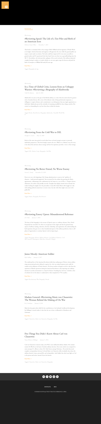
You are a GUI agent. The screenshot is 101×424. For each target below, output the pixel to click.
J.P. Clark (27, 218)
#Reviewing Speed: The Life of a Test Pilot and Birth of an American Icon (50, 40)
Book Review (36, 113)
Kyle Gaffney (28, 257)
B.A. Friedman (28, 303)
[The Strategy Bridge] (54, 376)
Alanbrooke (49, 113)
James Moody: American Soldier (39, 254)
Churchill (55, 113)
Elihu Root (42, 239)
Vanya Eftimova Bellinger (31, 340)
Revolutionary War (34, 279)
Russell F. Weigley (50, 239)
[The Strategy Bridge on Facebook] (47, 376)
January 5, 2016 (44, 340)
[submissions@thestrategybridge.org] (43, 376)
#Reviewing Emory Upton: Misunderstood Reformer (49, 214)
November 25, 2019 (40, 172)
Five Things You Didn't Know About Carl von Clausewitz (46, 335)
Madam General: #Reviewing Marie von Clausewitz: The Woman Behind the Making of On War (49, 298)
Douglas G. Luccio (29, 135)
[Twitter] (50, 376)
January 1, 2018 (36, 218)
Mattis (30, 196)
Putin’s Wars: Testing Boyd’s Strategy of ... (50, 14)
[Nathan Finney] (57, 376)
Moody (47, 279)
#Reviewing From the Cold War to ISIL (43, 132)
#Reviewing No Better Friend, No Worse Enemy (47, 169)
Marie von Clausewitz (41, 319)
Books (30, 113)
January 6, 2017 (38, 257)
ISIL (30, 151)
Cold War (48, 151)
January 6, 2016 (39, 303)
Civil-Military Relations (55, 237)
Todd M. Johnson (29, 93)
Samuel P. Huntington (33, 239)
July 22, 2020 (39, 93)
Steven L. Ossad (29, 172)
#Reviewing (28, 35)
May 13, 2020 (40, 135)
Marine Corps (35, 151)
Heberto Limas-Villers (30, 45)
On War (55, 319)
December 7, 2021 (43, 45)
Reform (37, 237)
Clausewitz (32, 319)
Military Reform (44, 237)
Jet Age (37, 69)
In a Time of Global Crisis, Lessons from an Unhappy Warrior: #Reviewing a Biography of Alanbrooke (49, 88)
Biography (31, 69)
